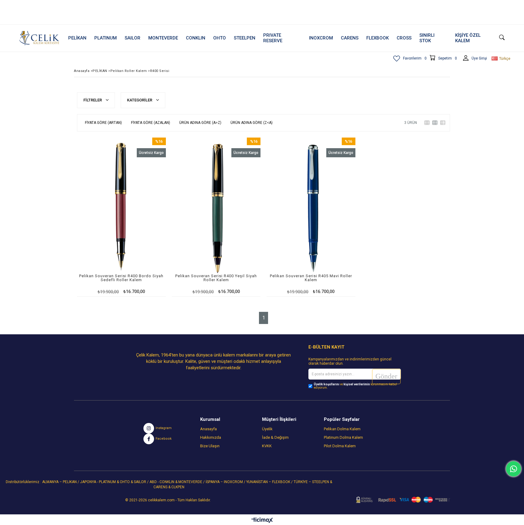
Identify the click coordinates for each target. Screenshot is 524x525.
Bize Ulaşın (210, 446)
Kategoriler (140, 100)
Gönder (386, 376)
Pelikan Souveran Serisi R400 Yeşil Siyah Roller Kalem (216, 278)
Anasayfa (208, 429)
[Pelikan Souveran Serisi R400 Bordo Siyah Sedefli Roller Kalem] (121, 207)
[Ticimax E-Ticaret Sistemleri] (262, 520)
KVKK (267, 446)
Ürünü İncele (142, 217)
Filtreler (93, 100)
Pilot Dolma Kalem (340, 446)
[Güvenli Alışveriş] (401, 499)
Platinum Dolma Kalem (343, 437)
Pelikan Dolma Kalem (342, 429)
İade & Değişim (275, 437)
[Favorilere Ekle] (121, 217)
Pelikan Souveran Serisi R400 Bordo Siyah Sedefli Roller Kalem (121, 278)
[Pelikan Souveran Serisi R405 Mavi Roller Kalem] (311, 207)
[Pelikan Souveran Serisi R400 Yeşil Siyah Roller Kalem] (216, 207)
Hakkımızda (210, 437)
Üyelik (267, 429)
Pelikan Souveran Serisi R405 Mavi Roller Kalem (311, 278)
